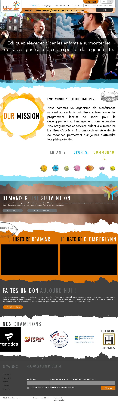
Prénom (31, 379)
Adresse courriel (83, 379)
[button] (62, 5)
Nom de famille (59, 379)
